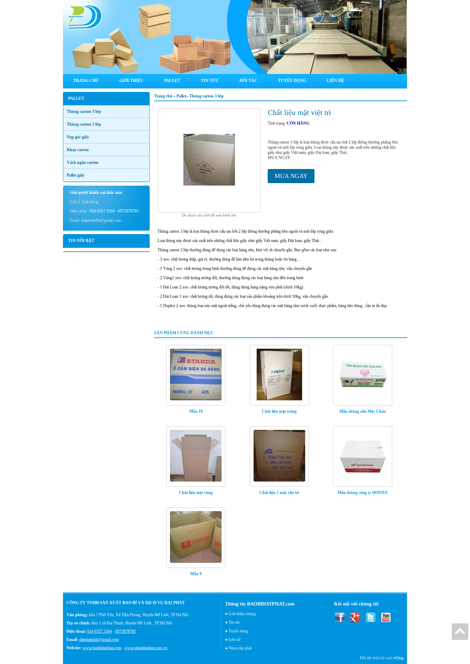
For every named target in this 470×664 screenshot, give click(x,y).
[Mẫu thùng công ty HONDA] (362, 456)
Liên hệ (234, 639)
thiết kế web (382, 658)
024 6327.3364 (102, 211)
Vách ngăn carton (82, 162)
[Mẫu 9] (195, 537)
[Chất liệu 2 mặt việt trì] (279, 456)
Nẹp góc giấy (78, 137)
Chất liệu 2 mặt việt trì (279, 492)
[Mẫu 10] (195, 375)
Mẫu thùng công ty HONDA (363, 492)
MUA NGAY (291, 175)
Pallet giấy (76, 175)
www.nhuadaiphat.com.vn (146, 647)
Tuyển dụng (238, 631)
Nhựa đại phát (240, 648)
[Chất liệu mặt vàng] (195, 456)
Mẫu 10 (196, 411)
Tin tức (234, 622)
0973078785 (128, 211)
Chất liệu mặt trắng (279, 411)
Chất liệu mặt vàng (196, 492)
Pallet (181, 96)
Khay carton (78, 149)
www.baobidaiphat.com (102, 647)
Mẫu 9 (196, 573)
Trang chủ (163, 96)
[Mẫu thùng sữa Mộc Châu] (362, 375)
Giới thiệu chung (242, 613)
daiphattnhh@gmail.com (99, 639)
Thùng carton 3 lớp (206, 96)
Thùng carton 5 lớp (84, 124)
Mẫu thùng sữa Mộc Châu (362, 411)
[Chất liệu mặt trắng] (279, 375)
